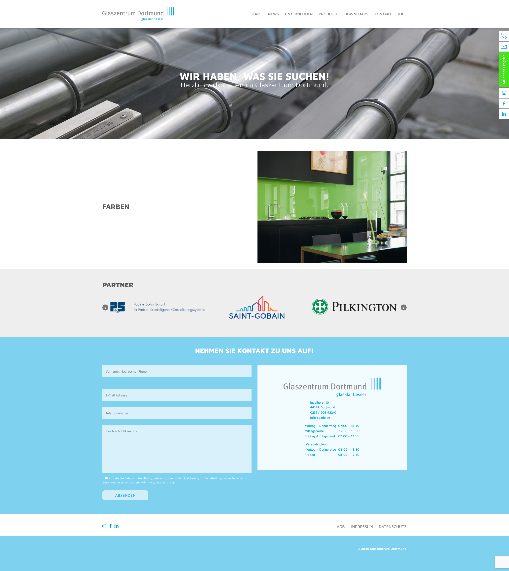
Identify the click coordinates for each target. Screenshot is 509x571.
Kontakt (382, 14)
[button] (105, 307)
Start (256, 14)
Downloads (356, 14)
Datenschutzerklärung (138, 478)
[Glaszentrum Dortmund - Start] (138, 13)
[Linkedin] (117, 526)
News (273, 14)
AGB (341, 526)
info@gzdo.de (320, 417)
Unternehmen (299, 14)
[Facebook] (110, 526)
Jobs (402, 14)
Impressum (362, 526)
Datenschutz (393, 526)
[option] (155, 307)
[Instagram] (104, 526)
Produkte (328, 14)
